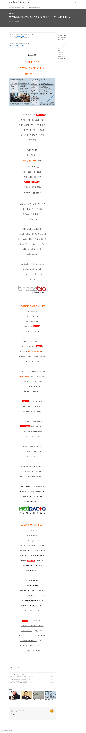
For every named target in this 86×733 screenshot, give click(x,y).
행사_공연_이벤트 (62, 56)
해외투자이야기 (62, 37)
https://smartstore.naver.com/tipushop (19, 43)
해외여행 (60, 54)
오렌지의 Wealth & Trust (16, 711)
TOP (76, 732)
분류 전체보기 (62, 35)
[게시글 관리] (14, 668)
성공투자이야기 (62, 44)
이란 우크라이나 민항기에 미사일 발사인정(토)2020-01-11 (21, 682)
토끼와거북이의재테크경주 (19, 2)
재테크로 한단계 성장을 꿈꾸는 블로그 (17, 7)
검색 (73, 2)
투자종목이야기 (62, 41)
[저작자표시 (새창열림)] (21, 667)
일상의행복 (61, 48)
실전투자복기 (61, 58)
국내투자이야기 (13, 674)
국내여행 (60, 52)
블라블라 (61, 50)
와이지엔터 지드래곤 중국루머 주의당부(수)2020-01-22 (20, 676)
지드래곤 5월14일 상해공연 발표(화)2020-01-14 (19, 679)
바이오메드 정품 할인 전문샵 (17, 45)
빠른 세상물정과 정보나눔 (34, 7)
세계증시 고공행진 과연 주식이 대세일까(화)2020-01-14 (20, 681)
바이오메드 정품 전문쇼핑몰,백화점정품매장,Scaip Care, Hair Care (24, 38)
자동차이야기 (61, 46)
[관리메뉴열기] (84, 2)
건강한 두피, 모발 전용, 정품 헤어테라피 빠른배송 (20, 47)
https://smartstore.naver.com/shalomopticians (20, 34)
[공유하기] (13, 668)
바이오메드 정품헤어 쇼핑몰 (17, 36)
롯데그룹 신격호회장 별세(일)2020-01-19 (18, 678)
